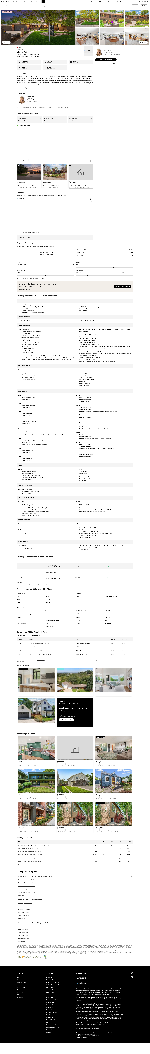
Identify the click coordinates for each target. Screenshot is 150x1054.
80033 (38, 57)
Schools (61, 6)
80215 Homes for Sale (23, 935)
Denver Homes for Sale (23, 912)
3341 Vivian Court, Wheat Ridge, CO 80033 (29, 848)
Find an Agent (50, 997)
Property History (41, 6)
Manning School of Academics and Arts (40, 654)
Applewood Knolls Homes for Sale (26, 883)
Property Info (30, 6)
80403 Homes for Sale (23, 926)
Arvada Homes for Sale (23, 915)
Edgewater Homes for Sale (24, 909)
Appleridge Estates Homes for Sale (26, 879)
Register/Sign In (143, 2)
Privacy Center (115, 988)
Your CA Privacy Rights (116, 992)
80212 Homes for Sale (23, 929)
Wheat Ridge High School (36, 650)
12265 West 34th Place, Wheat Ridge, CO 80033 (30, 861)
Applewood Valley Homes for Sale (26, 886)
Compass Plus (50, 1005)
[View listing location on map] (88, 51)
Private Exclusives (51, 980)
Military (48, 1022)
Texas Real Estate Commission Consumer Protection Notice (90, 1024)
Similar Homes (70, 6)
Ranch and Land (51, 1024)
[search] (43, 1)
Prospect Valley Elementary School (39, 643)
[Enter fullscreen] (90, 200)
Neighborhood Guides (52, 1012)
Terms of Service (106, 988)
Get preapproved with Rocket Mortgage (106, 63)
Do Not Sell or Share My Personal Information (88, 988)
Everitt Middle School (35, 647)
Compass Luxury (51, 995)
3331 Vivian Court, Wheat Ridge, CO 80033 (29, 858)
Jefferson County (30, 195)
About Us (19, 977)
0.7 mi (123, 643)
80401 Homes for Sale (23, 938)
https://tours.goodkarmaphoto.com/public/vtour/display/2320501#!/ (97, 361)
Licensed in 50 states (82, 1037)
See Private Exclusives (66, 720)
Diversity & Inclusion (51, 1009)
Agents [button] (133, 2)
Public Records (52, 6)
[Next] (146, 27)
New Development (51, 1014)
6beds (19, 54)
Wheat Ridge (39, 195)
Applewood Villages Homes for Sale (26, 889)
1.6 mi (123, 647)
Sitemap (48, 1032)
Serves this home (85, 643)
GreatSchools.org (41, 660)
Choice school (84, 654)
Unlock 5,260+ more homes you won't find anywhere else (74, 709)
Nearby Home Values (82, 6)
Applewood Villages (49, 195)
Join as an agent (21, 987)
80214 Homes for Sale (23, 932)
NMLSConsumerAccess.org (102, 1035)
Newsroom (20, 997)
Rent (96, 2)
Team (18, 980)
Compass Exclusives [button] (108, 2)
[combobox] (26, 1)
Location (21, 6)
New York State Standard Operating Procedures (87, 1028)
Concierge (49, 977)
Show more (21, 895)
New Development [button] (122, 2)
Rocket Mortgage (49, 246)
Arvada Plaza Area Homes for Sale (26, 892)
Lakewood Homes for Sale (24, 906)
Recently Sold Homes (52, 1029)
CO (24, 195)
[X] (132, 980)
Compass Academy (51, 1002)
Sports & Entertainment (52, 1019)
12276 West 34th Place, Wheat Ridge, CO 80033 (30, 851)
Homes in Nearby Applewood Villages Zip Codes (33, 923)
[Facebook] (132, 976)
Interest (78, 262)
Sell (100, 2)
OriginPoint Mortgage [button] (36, 246)
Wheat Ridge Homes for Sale (25, 903)
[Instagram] (132, 973)
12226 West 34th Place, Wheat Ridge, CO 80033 (30, 855)
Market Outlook (50, 987)
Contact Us (20, 992)
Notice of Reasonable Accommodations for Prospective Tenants (91, 1030)
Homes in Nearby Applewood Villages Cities (32, 900)
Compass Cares (50, 1007)
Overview (13, 6)
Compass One (50, 990)
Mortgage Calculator (52, 1000)
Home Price (20, 270)
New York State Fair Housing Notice (84, 1027)
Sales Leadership (21, 982)
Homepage (19, 195)
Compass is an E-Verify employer (104, 990)
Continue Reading (22, 88)
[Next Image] (39, 172)
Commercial (49, 1017)
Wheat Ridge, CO (31, 57)
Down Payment (80, 270)
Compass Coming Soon (52, 982)
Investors (19, 985)
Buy (92, 2)
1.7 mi (123, 650)
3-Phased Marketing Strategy (54, 985)
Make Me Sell (50, 992)
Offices (19, 995)
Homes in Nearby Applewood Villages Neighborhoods (35, 876)
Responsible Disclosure (88, 990)
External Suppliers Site (52, 1027)
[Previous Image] (19, 172)
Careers (19, 990)
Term (18, 262)
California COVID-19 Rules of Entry (97, 992)
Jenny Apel (107, 50)
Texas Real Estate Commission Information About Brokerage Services (92, 1023)
